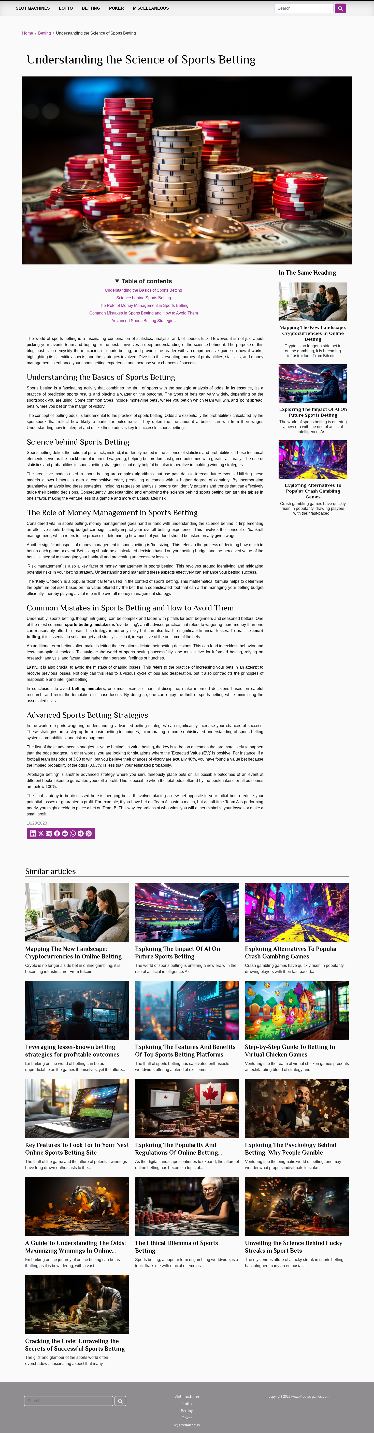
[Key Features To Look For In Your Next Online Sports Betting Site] (77, 1108)
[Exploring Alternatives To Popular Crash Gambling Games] (313, 459)
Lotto (66, 8)
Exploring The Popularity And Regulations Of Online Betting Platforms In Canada (176, 1152)
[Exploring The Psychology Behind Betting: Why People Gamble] (297, 1108)
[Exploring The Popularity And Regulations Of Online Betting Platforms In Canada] (187, 1108)
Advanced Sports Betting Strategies (143, 321)
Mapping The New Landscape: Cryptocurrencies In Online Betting (313, 333)
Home (27, 33)
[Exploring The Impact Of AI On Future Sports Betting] (313, 383)
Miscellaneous (151, 8)
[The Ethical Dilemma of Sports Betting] (187, 1206)
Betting (91, 8)
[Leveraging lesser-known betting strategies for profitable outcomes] (77, 1010)
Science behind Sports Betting (143, 298)
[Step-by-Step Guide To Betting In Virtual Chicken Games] (297, 1010)
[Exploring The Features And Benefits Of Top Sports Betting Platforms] (187, 1010)
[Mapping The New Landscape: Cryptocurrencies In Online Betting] (313, 301)
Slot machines (33, 8)
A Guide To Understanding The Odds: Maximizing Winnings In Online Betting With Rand (75, 1250)
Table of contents (147, 281)
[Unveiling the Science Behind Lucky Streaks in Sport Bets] (297, 1206)
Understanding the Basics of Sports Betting (143, 290)
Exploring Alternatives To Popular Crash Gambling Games (313, 490)
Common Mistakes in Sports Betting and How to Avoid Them (143, 313)
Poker (116, 8)
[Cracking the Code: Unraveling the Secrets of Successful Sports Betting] (77, 1304)
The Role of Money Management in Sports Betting (144, 305)
